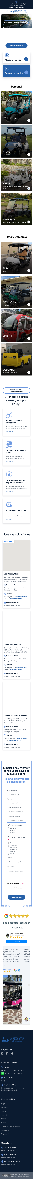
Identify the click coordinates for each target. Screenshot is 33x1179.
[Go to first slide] (29, 985)
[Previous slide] (4, 985)
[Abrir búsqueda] (25, 11)
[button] (6, 1175)
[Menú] (3, 10)
